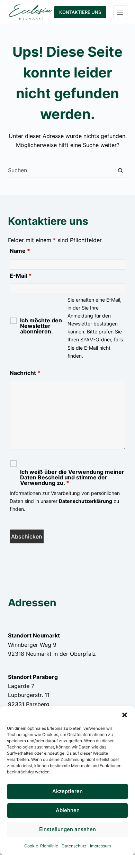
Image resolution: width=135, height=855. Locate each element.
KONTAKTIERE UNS (80, 12)
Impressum (100, 845)
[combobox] (60, 170)
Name (20, 250)
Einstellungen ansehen (67, 829)
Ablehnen (68, 810)
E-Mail (21, 275)
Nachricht (25, 372)
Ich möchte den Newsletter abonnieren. (41, 326)
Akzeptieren (67, 791)
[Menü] (120, 12)
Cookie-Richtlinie (41, 845)
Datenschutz (74, 845)
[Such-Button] (120, 170)
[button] (124, 714)
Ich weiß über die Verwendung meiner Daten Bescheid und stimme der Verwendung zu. (72, 477)
